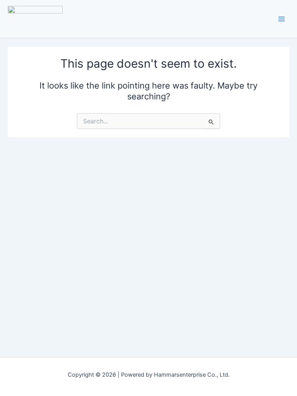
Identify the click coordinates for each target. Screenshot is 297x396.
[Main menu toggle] (281, 19)
